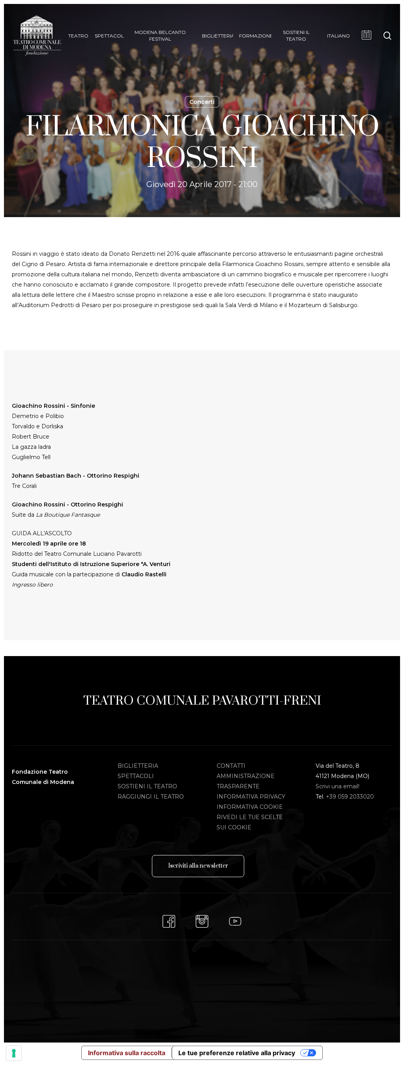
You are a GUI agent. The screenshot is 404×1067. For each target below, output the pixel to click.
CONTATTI (231, 765)
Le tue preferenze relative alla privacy (236, 1053)
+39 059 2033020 (350, 796)
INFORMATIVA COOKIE (250, 806)
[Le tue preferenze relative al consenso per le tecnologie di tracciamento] (13, 1053)
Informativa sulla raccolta (126, 1053)
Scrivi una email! (337, 786)
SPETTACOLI (136, 776)
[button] (198, 866)
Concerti (202, 101)
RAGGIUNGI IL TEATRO (151, 796)
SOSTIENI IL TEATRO (147, 786)
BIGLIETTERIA (138, 765)
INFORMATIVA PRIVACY (251, 796)
